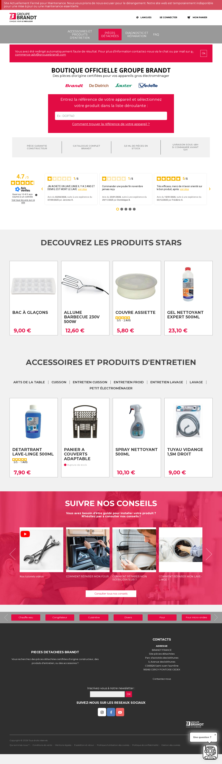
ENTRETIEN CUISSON (90, 382)
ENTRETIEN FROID (129, 382)
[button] (14, 554)
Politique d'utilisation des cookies (113, 745)
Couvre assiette (136, 312)
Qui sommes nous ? (19, 745)
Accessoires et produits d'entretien (80, 34)
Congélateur (59, 617)
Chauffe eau (26, 617)
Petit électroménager (111, 388)
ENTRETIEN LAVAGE (166, 382)
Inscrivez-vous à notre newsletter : (111, 688)
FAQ (156, 34)
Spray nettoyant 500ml (137, 452)
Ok (203, 53)
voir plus (82, 189)
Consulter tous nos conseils (111, 593)
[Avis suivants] (209, 189)
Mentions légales (63, 745)
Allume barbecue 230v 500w (82, 317)
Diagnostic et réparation (136, 34)
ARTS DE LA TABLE (29, 382)
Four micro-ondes (196, 617)
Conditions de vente (42, 745)
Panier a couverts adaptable (77, 454)
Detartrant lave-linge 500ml (33, 452)
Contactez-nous (162, 678)
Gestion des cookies (170, 745)
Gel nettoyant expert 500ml (185, 314)
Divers (128, 617)
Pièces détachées (110, 34)
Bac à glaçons (30, 312)
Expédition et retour (84, 745)
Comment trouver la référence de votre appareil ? (111, 124)
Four (162, 617)
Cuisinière (94, 617)
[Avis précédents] (42, 189)
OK (129, 694)
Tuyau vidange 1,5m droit (185, 452)
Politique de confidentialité (145, 745)
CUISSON (59, 382)
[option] (41, 554)
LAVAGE (196, 382)
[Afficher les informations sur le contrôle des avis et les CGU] (36, 195)
